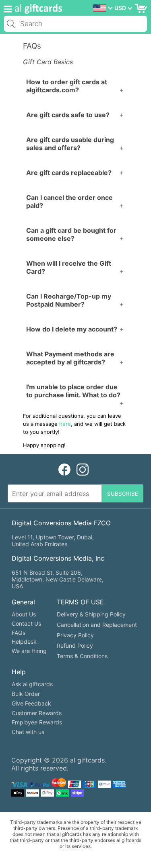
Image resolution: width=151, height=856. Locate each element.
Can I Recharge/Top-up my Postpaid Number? (68, 300)
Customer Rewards (37, 713)
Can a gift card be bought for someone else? (71, 234)
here (65, 424)
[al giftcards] (36, 9)
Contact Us (26, 623)
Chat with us (28, 731)
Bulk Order (26, 693)
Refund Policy (75, 645)
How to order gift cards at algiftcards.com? (66, 86)
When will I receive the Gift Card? (68, 267)
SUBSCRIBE (122, 493)
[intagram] (83, 469)
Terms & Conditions (82, 656)
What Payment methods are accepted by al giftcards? (70, 358)
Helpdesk (24, 641)
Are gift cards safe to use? (68, 115)
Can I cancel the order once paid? (69, 201)
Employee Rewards (37, 722)
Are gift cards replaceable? (69, 173)
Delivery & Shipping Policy (91, 614)
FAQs (18, 632)
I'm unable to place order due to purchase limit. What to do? (73, 391)
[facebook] (64, 469)
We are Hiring (29, 650)
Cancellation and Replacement (97, 624)
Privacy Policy (75, 635)
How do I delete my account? (71, 329)
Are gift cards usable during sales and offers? (70, 144)
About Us (24, 614)
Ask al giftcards (32, 684)
